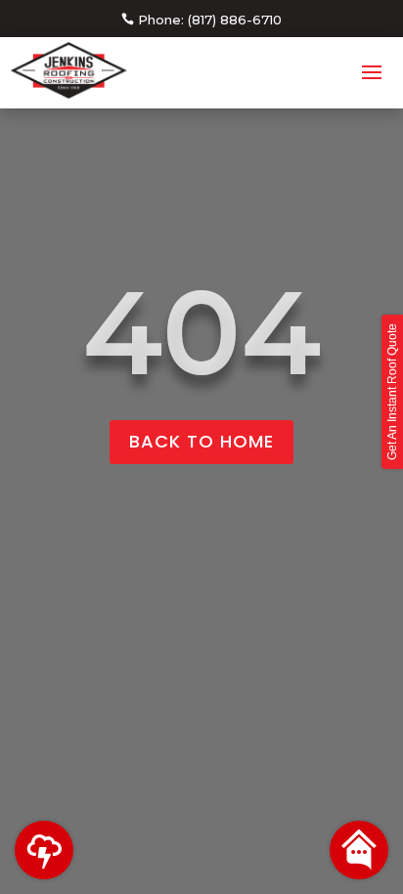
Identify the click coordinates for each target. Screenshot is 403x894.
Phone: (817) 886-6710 (210, 19)
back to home (201, 441)
